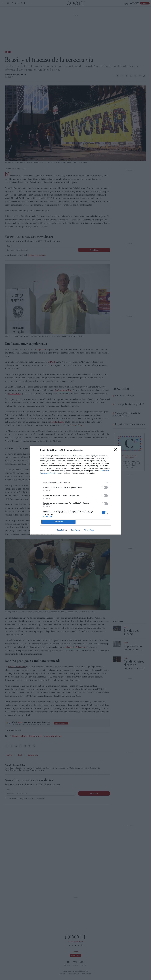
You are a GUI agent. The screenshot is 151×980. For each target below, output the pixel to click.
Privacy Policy (89, 530)
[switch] (105, 487)
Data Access (75, 530)
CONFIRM (58, 521)
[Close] (116, 450)
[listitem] (75, 482)
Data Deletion (62, 530)
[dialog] (75, 490)
